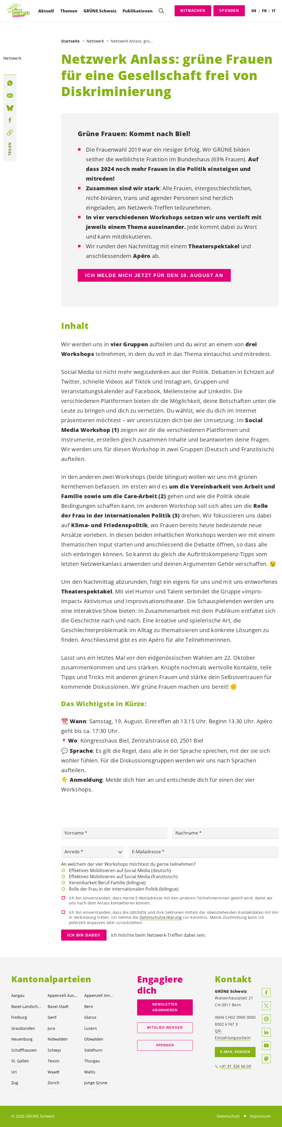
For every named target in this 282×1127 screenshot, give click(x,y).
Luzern (90, 1028)
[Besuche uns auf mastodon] (266, 1058)
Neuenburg (21, 1039)
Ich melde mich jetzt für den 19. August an (154, 275)
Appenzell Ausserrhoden (62, 995)
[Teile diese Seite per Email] (9, 95)
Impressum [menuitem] (260, 1116)
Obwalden (93, 1039)
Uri (14, 1072)
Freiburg (19, 1017)
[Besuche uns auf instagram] (266, 1019)
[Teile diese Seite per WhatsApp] (9, 83)
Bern (88, 1006)
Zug (14, 1082)
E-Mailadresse (147, 851)
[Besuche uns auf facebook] (266, 992)
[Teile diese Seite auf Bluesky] (9, 108)
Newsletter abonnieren (165, 1007)
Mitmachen (192, 11)
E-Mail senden (235, 1052)
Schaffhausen (24, 1050)
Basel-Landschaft (26, 1006)
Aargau (18, 995)
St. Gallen (20, 1060)
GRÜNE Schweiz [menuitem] (99, 11)
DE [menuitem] (253, 10)
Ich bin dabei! (84, 935)
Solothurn (93, 1050)
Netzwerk (95, 41)
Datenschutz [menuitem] (228, 1116)
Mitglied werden (165, 1028)
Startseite (70, 41)
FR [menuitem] (264, 10)
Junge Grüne (95, 1082)
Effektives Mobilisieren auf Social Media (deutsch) (120, 870)
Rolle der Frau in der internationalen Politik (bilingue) (123, 889)
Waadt (53, 1072)
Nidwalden (58, 1039)
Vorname (74, 833)
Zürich (53, 1082)
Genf (52, 1017)
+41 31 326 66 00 (235, 1066)
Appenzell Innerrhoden (99, 995)
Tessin (53, 1060)
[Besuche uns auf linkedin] (266, 1032)
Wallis (89, 1072)
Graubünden (23, 1028)
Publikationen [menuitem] (138, 11)
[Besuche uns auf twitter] (266, 1005)
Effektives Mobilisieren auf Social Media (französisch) (123, 876)
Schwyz (54, 1050)
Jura (51, 1028)
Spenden (229, 11)
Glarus (90, 1017)
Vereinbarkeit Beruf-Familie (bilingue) (107, 882)
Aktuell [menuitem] (46, 11)
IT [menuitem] (273, 10)
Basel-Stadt (58, 1006)
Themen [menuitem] (68, 11)
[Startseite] (18, 11)
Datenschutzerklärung (161, 917)
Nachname (187, 833)
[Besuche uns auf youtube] (266, 1045)
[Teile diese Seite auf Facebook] (9, 120)
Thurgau (92, 1060)
